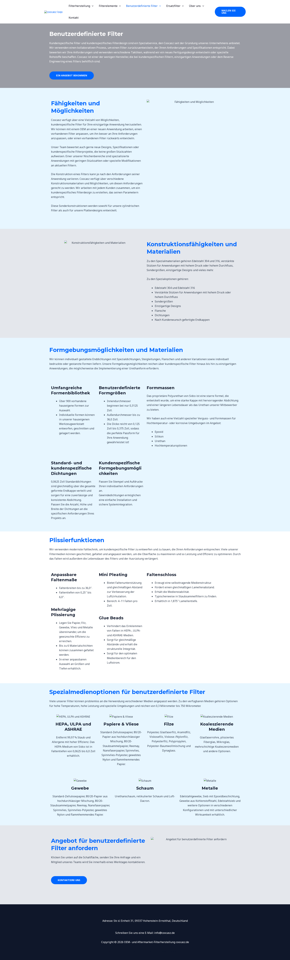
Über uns (195, 6)
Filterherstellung (79, 6)
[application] (91, 6)
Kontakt (74, 17)
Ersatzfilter (173, 6)
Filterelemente (108, 6)
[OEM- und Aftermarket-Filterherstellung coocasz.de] (53, 11)
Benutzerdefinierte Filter (142, 6)
